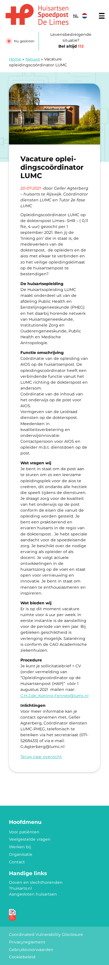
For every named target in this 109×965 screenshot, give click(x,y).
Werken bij (20, 846)
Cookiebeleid (22, 956)
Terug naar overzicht (41, 756)
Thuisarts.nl (20, 888)
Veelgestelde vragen (30, 839)
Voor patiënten (24, 832)
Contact (17, 861)
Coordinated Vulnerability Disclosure (46, 934)
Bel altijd (71, 46)
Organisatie (20, 854)
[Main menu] (102, 16)
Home (15, 59)
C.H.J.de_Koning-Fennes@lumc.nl (54, 695)
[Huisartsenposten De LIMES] (37, 14)
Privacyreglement (27, 942)
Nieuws (32, 59)
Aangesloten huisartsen (33, 894)
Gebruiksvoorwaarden (31, 949)
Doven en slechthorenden (36, 882)
